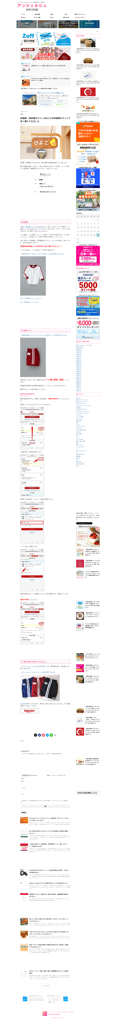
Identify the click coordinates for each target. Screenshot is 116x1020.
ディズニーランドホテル (45, 101)
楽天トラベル (59, 104)
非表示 (48, 174)
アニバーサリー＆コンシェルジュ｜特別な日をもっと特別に (61, 1011)
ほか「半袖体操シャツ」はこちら (31, 298)
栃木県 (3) (78, 360)
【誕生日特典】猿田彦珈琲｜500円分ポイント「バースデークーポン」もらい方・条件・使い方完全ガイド (87, 115)
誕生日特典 (37, 14)
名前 (22, 781)
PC (77, 452)
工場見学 (78, 407)
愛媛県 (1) (78, 383)
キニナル (52, 17)
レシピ (77, 437)
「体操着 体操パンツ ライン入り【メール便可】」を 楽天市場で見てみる (43, 335)
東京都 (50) (79, 349)
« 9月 (77, 242)
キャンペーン (79, 418)
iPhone (78, 458)
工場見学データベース (81, 409)
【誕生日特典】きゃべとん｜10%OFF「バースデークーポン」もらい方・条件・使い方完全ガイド (87, 99)
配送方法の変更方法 (45, 186)
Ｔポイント (79, 428)
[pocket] (43, 735)
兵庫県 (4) (78, 379)
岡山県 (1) (78, 381)
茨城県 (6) (78, 358)
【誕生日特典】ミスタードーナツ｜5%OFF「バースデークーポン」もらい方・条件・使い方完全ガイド (88, 50)
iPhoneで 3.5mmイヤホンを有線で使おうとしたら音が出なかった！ (48, 883)
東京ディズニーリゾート (80, 14)
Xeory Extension (80, 463)
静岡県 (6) (78, 362)
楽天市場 (23, 704)
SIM (77, 460)
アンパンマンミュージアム (82, 411)
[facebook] (39, 735)
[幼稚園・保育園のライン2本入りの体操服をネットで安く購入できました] (47, 735)
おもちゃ (78, 431)
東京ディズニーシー (81, 403)
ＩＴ (77, 448)
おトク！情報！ (37, 17)
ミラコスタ (59, 101)
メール (23, 787)
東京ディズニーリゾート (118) (83, 345)
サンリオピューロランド (82, 412)
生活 (77, 435)
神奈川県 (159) (80, 347)
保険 (77, 443)
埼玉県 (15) (79, 352)
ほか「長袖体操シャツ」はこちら (29, 302)
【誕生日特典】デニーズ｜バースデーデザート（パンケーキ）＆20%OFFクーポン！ (92, 614)
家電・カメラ (79, 445)
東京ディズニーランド (81, 401)
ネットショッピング (81, 450)
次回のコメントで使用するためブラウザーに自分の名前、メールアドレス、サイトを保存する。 (44, 801)
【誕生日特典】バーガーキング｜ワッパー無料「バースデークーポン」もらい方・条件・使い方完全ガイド (87, 66)
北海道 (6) (78, 367)
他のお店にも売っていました (46, 192)
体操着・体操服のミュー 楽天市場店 (31, 227)
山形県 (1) (78, 369)
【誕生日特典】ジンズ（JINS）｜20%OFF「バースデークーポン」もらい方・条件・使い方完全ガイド (88, 82)
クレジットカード (80, 446)
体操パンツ (41, 183)
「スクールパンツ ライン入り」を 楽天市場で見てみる (37, 672)
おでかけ (23, 17)
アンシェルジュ (54, 1014)
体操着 (40, 179)
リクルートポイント (81, 426)
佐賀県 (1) (78, 390)
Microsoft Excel (80, 454)
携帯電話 (78, 456)
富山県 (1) (78, 366)
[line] (51, 735)
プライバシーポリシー (80, 17)
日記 (66, 14)
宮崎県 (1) (78, 386)
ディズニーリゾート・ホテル (83, 405)
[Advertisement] (45, 207)
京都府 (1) (78, 375)
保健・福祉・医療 (80, 441)
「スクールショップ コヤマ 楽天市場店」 (33, 666)
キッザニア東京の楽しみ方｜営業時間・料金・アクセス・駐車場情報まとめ (92, 625)
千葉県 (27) (79, 350)
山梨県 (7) (78, 356)
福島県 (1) (78, 373)
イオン (77, 424)
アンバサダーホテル (45, 104)
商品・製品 (79, 433)
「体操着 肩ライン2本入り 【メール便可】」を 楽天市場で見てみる (41, 254)
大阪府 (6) (78, 377)
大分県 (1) (78, 388)
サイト (22, 794)
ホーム (23, 14)
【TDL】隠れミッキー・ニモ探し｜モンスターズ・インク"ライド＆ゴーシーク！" (92, 656)
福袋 (52, 14)
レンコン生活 (79, 439)
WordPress (79, 462)
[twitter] (35, 735)
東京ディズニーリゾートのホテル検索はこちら (50, 93)
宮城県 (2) (78, 371)
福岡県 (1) (78, 384)
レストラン (79, 414)
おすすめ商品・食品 (81, 429)
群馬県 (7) (78, 354)
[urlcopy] (55, 735)
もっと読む (46, 985)
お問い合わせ (66, 17)
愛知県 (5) (78, 364)
